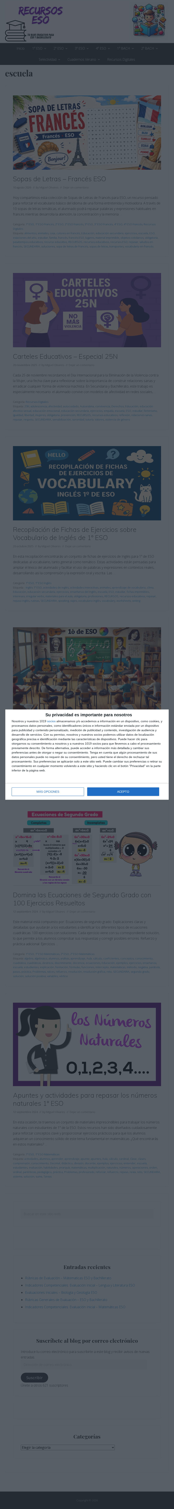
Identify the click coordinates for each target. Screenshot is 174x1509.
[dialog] (87, 754)
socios (51, 721)
